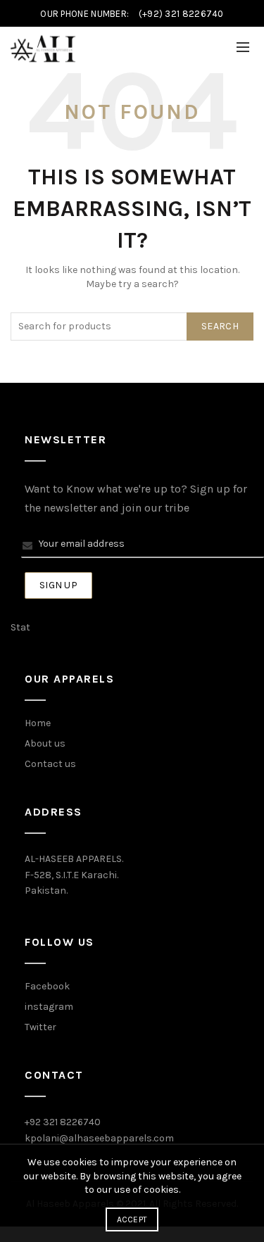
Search (220, 326)
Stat (20, 627)
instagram (49, 1007)
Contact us (50, 764)
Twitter (40, 1027)
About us (45, 743)
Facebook (47, 986)
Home (38, 723)
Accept (132, 1219)
